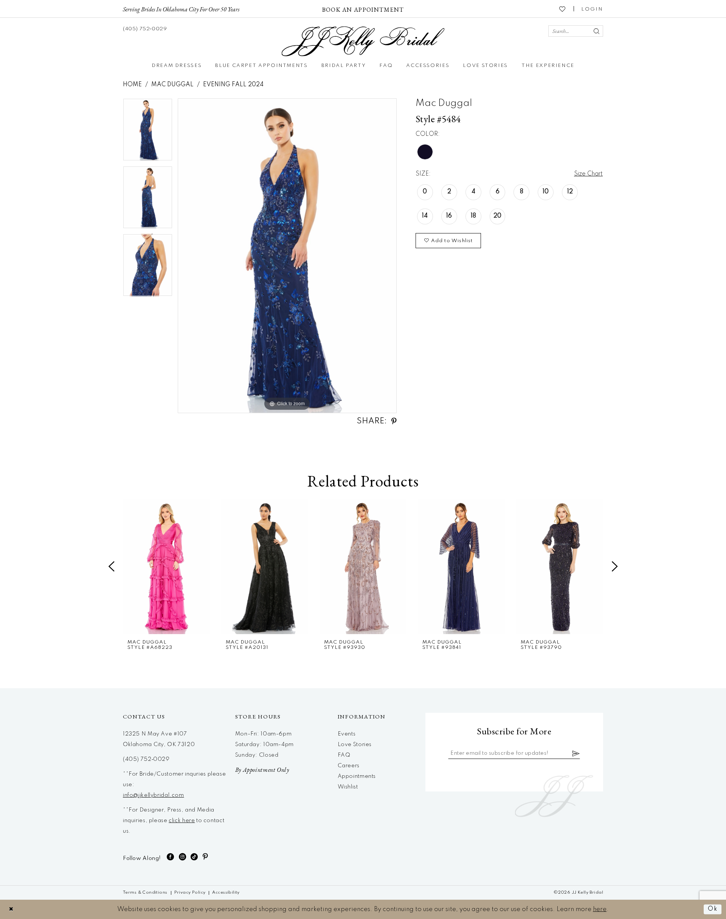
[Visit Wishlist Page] (563, 8)
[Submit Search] (596, 31)
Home (132, 85)
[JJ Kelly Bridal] (363, 41)
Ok (713, 909)
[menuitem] (181, 8)
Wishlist (348, 787)
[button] (592, 8)
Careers (349, 765)
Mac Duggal (172, 85)
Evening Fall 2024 (233, 85)
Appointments (357, 776)
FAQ (344, 755)
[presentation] (166, 566)
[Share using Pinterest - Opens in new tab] (394, 421)
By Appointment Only (262, 770)
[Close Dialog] (11, 909)
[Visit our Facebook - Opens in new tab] (170, 856)
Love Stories (355, 744)
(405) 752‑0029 (146, 759)
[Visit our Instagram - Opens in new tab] (182, 856)
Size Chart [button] (588, 174)
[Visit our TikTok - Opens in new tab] (194, 856)
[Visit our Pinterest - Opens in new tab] (205, 856)
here (600, 909)
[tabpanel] (147, 132)
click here (182, 820)
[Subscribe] (576, 753)
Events (347, 734)
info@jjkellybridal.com (153, 795)
